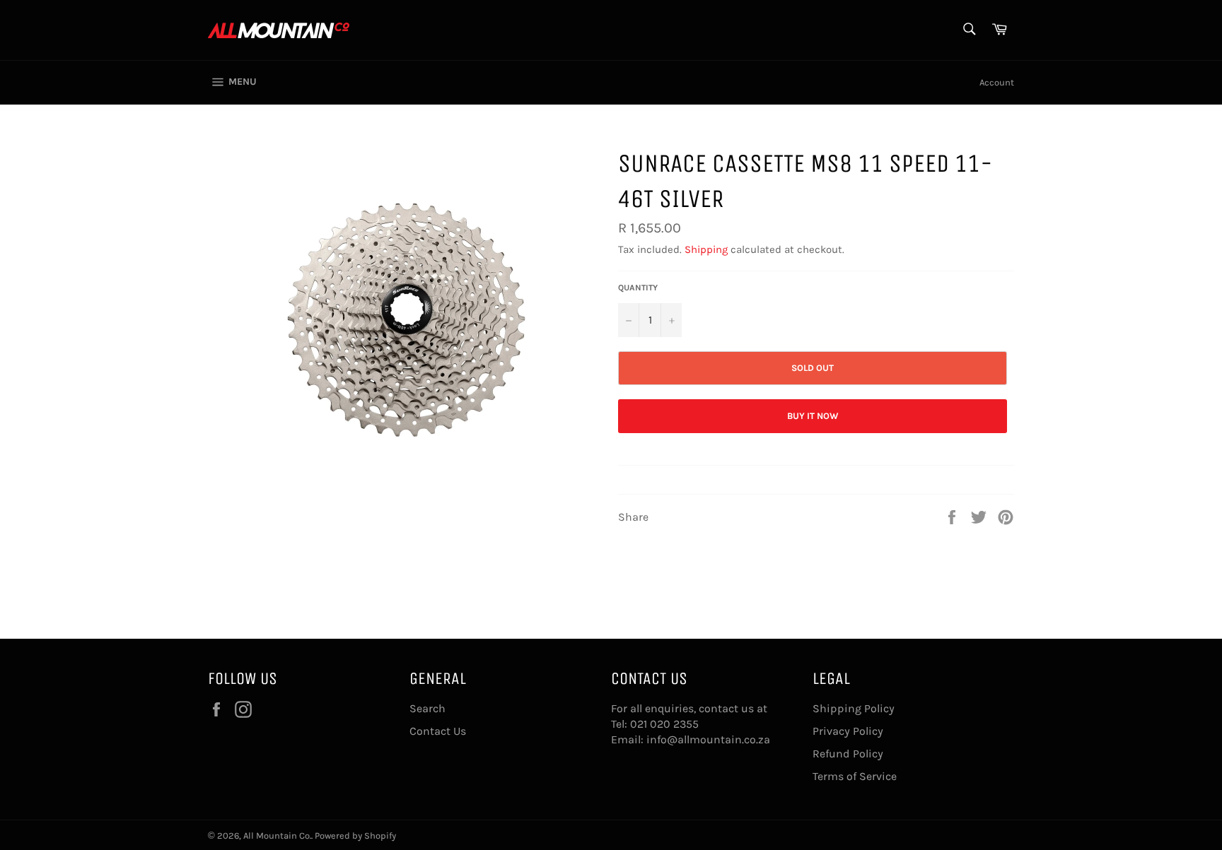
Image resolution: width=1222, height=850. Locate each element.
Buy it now (813, 416)
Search (427, 708)
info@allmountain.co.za (708, 739)
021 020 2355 (664, 724)
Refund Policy (848, 753)
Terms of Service (855, 776)
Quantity (638, 288)
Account (996, 82)
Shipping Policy (854, 708)
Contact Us (437, 731)
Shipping (706, 249)
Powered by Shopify (355, 835)
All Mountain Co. (277, 835)
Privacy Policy (848, 731)
